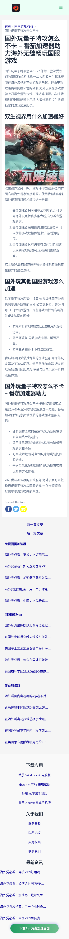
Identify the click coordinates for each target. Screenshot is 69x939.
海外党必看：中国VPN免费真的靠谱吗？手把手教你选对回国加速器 (28, 600)
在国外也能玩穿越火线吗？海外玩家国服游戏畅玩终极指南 (28, 637)
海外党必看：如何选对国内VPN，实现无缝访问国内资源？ (28, 566)
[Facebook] (8, 509)
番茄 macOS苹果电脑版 (34, 784)
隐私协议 (34, 833)
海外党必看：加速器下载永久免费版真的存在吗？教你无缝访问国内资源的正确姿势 (28, 577)
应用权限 (34, 842)
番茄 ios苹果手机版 (34, 793)
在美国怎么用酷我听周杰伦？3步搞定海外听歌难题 (28, 742)
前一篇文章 (35, 524)
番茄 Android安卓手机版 (34, 802)
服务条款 (34, 823)
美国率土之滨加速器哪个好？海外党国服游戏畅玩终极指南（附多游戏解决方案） (28, 648)
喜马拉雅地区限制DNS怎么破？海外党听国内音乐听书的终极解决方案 (28, 707)
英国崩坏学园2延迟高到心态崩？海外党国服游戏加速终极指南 (28, 671)
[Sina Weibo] (23, 509)
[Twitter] (16, 509)
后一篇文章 (35, 533)
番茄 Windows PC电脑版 (34, 775)
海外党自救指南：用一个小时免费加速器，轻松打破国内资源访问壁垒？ (28, 589)
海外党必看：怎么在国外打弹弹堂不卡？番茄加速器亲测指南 (28, 660)
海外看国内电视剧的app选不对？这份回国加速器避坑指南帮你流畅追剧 (28, 696)
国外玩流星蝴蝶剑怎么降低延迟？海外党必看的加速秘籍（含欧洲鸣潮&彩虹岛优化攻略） (28, 625)
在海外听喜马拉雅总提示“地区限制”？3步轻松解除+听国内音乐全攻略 (28, 719)
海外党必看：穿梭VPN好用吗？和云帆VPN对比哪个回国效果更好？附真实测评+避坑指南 (28, 554)
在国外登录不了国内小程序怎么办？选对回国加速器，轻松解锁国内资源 (28, 730)
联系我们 (34, 851)
